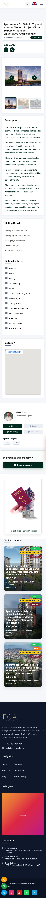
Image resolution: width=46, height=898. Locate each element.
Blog (4, 776)
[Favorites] (27, 4)
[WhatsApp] (4, 887)
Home (4, 764)
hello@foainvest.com (15, 748)
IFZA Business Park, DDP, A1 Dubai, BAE (22, 865)
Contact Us (19, 770)
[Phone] (4, 880)
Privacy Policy (20, 776)
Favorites (18, 764)
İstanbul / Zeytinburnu (14, 37)
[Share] (12, 49)
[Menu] (41, 3)
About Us (6, 770)
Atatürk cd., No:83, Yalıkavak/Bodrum (21, 859)
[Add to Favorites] (6, 49)
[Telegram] (4, 893)
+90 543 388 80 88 (13, 744)
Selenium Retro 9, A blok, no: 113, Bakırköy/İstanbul (23, 851)
